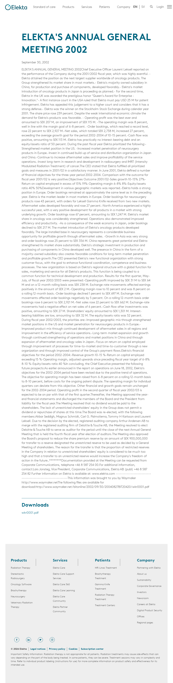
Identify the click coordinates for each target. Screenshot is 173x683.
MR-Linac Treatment (106, 568)
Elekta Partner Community (60, 609)
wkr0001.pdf (30, 513)
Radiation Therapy (20, 568)
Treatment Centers (105, 605)
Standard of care (44, 7)
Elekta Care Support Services (63, 576)
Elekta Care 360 (61, 584)
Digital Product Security (149, 610)
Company (123, 7)
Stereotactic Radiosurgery (18, 576)
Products (68, 7)
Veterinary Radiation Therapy (22, 605)
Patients (104, 7)
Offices (140, 616)
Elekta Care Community (59, 598)
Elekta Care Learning (64, 590)
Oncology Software (21, 584)
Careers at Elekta (146, 604)
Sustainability (144, 580)
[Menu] (169, 6)
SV (143, 7)
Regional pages (145, 622)
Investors (141, 592)
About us (142, 574)
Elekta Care (59, 568)
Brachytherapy (19, 590)
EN (135, 7)
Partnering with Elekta (148, 568)
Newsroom (143, 598)
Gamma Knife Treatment (102, 586)
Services (86, 7)
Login (160, 7)
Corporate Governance (149, 586)
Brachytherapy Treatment (103, 576)
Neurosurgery (18, 596)
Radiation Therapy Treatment (104, 597)
